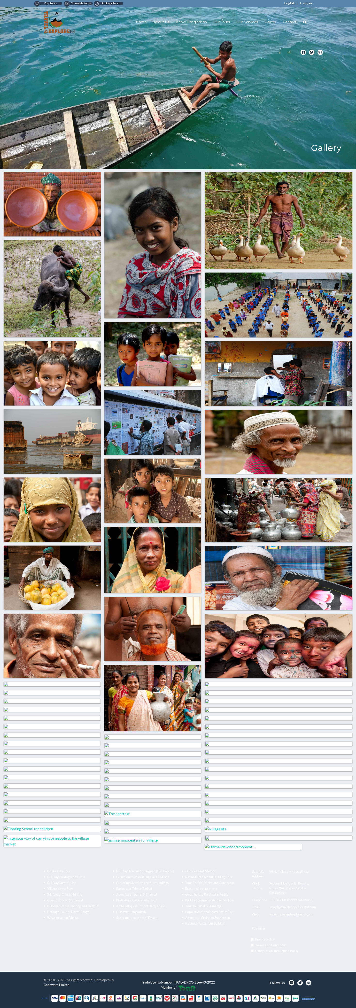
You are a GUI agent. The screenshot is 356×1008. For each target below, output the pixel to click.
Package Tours (111, 3)
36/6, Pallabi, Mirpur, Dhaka (289, 871)
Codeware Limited (57, 985)
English (289, 3)
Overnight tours (81, 3)
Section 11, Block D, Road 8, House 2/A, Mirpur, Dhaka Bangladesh (289, 888)
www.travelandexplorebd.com (290, 914)
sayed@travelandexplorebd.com (292, 907)
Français (306, 3)
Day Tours (50, 3)
